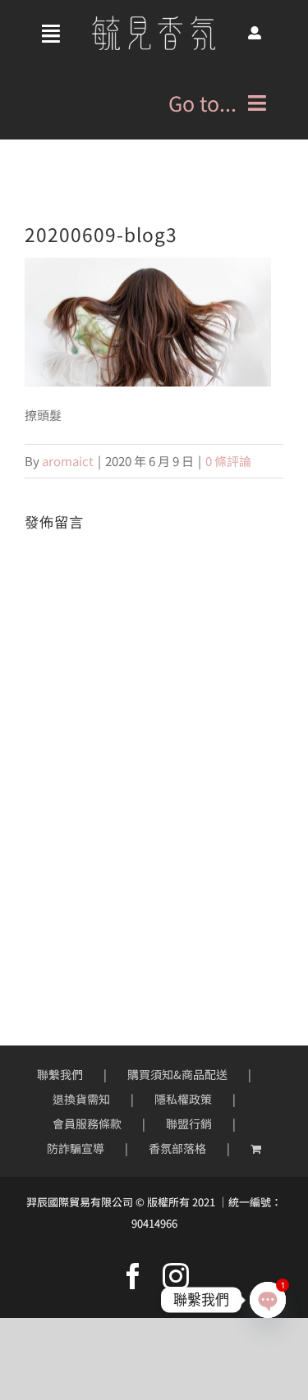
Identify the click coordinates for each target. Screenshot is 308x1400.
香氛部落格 (177, 1148)
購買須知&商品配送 (177, 1074)
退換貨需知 (81, 1099)
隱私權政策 (183, 1099)
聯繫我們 (60, 1074)
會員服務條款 (87, 1123)
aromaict (68, 460)
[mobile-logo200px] (153, 21)
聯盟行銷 (189, 1123)
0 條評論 (228, 460)
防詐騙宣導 (75, 1148)
